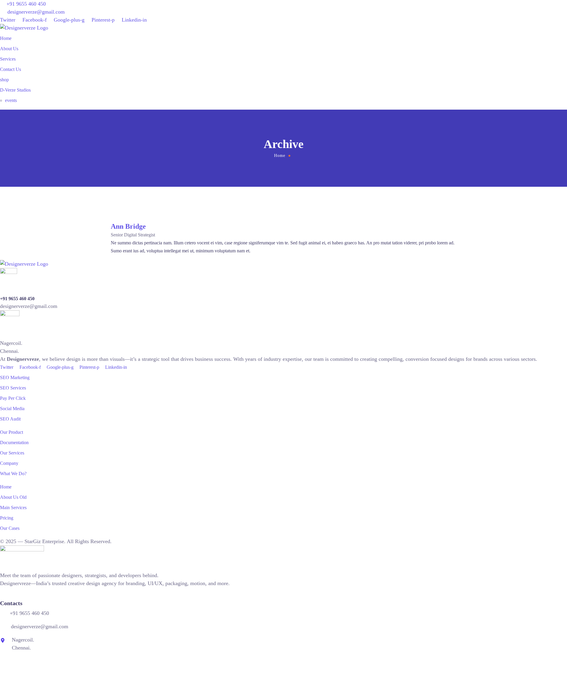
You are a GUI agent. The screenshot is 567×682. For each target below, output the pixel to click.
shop (4, 79)
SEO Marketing (15, 377)
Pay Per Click (13, 398)
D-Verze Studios (15, 89)
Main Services (13, 507)
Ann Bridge (128, 226)
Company (9, 463)
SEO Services (13, 387)
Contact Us (10, 69)
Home (6, 38)
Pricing (6, 517)
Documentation (14, 442)
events (11, 100)
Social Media (12, 408)
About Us (9, 48)
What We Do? (13, 473)
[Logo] (24, 28)
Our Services (12, 452)
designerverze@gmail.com (36, 12)
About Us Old (13, 497)
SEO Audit (10, 418)
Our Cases (9, 528)
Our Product (11, 432)
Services (8, 58)
